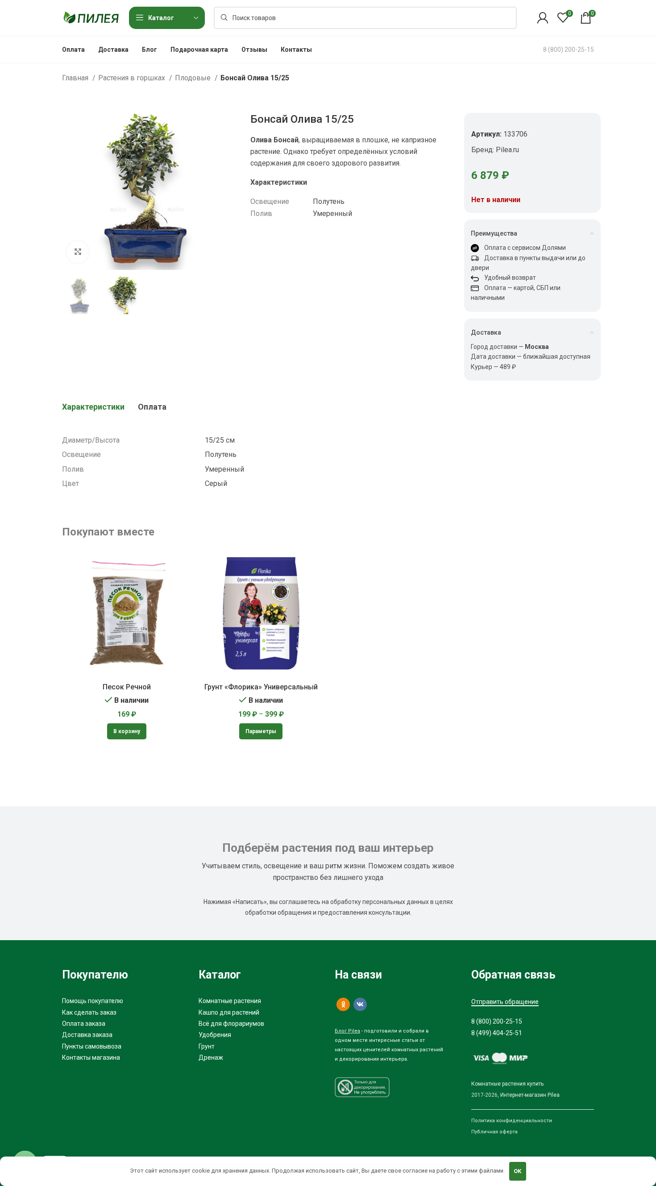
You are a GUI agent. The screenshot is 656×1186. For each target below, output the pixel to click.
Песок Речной (127, 687)
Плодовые (193, 78)
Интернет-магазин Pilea (530, 1095)
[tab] (93, 406)
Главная (76, 78)
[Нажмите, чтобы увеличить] (77, 252)
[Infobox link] (568, 50)
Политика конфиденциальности (511, 1121)
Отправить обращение (505, 1001)
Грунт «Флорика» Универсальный (261, 687)
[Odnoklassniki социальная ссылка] (343, 1004)
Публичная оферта (494, 1132)
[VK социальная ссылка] (360, 1004)
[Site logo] (91, 17)
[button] (126, 731)
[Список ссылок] (123, 1001)
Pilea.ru (507, 149)
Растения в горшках (132, 78)
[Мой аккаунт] (542, 18)
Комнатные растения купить (507, 1084)
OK (517, 1171)
